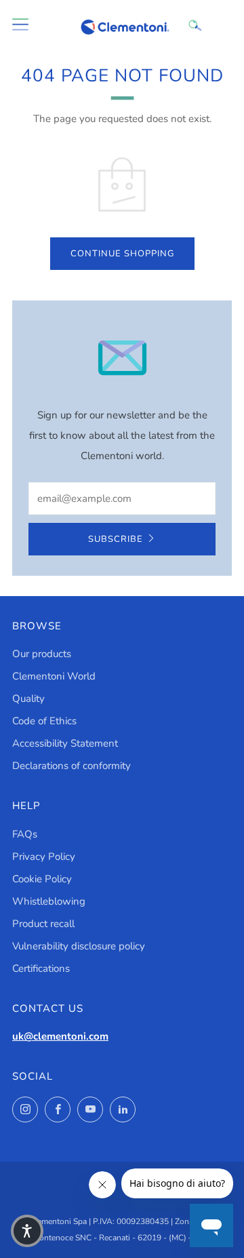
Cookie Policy (42, 879)
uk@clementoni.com (60, 1036)
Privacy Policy (43, 856)
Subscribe (115, 539)
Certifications (41, 968)
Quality (28, 698)
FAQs (24, 834)
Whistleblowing (48, 901)
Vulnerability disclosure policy (78, 946)
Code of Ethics (44, 721)
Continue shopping (122, 254)
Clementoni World (54, 676)
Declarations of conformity (71, 765)
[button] (27, 1231)
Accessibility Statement (65, 743)
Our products (41, 654)
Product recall (43, 923)
